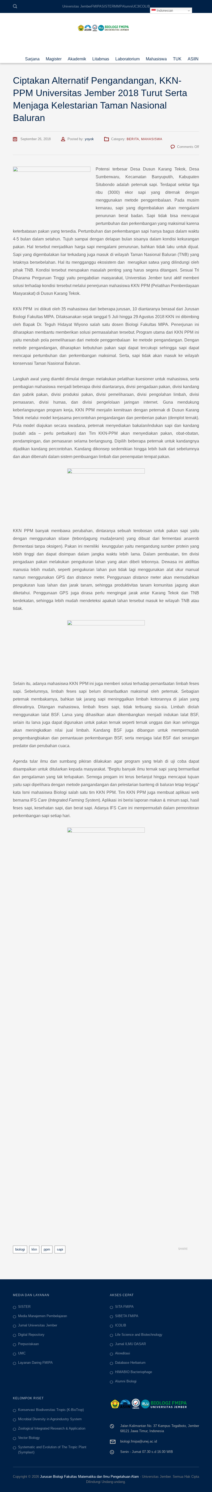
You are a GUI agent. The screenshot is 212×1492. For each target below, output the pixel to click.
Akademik (77, 57)
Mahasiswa (156, 57)
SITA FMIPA (124, 1307)
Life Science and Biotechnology (138, 1335)
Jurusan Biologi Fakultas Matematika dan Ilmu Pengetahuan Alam (89, 1477)
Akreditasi (122, 1353)
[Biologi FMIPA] (106, 27)
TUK (177, 57)
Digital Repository (31, 1335)
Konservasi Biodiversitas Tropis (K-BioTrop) (51, 1410)
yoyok (89, 139)
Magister (54, 57)
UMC (22, 1353)
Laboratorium (127, 57)
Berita (133, 139)
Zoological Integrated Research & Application (51, 1428)
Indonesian (164, 10)
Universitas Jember (76, 6)
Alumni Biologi (126, 1381)
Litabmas (100, 57)
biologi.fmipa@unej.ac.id (138, 1441)
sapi (60, 1249)
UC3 (135, 6)
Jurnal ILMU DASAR (130, 1344)
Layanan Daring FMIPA (35, 1363)
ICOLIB (144, 6)
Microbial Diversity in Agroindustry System (50, 1419)
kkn (34, 1249)
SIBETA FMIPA (126, 1316)
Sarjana (32, 57)
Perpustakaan (28, 1344)
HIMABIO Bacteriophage (133, 1372)
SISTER (108, 6)
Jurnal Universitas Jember (37, 1325)
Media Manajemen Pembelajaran (42, 1316)
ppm (47, 1249)
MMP (118, 6)
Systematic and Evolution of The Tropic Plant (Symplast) (52, 1449)
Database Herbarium (130, 1363)
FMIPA (96, 6)
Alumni (127, 6)
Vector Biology (29, 1438)
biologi (20, 1249)
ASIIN (193, 57)
